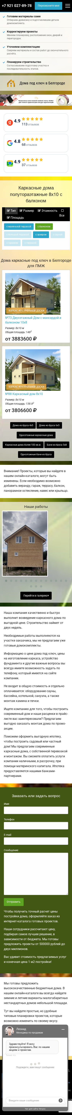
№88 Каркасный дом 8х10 (24, 394)
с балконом (44, 226)
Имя (6, 803)
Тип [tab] (13, 210)
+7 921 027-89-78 (17, 6)
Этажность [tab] (49, 210)
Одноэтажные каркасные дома (36, 435)
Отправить (14, 901)
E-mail (7, 834)
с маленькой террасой (19, 226)
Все (61, 215)
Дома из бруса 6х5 (49, 425)
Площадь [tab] (17, 217)
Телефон (9, 819)
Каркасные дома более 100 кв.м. (23, 444)
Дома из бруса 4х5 (23, 425)
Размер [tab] (28, 210)
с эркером (41, 234)
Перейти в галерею (35, 595)
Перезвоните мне (48, 5)
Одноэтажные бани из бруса (36, 454)
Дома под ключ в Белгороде (42, 83)
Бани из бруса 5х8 (57, 444)
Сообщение (11, 850)
